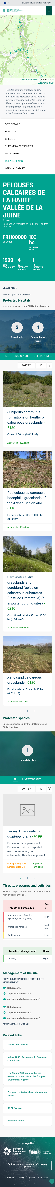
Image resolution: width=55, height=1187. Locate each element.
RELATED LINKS (14, 161)
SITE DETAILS (12, 124)
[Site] (18, 10)
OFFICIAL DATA (13, 168)
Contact (10, 1178)
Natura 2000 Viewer (17, 1044)
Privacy (21, 1178)
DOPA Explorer (14, 1108)
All (7, 356)
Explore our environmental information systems (27, 1165)
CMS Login (43, 1178)
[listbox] (36, 3)
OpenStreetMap (30, 79)
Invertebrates (31, 779)
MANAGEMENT (13, 153)
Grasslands (21, 356)
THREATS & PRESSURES (19, 146)
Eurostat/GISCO (46, 83)
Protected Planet (15, 1120)
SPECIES (10, 139)
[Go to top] (51, 1181)
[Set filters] (49, 365)
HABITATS (10, 131)
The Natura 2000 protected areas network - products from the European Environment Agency (26, 1076)
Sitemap (31, 1178)
